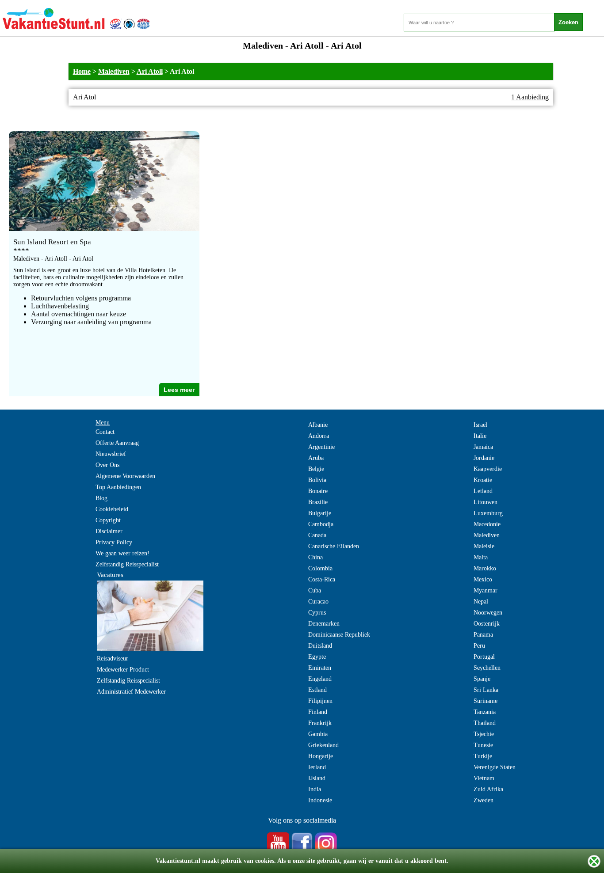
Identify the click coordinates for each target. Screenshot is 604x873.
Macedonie (487, 524)
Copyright (108, 520)
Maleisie (484, 546)
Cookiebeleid (112, 509)
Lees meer (179, 389)
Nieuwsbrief (111, 454)
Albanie (318, 424)
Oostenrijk (487, 623)
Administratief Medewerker (131, 691)
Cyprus (317, 612)
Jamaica (483, 447)
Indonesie (320, 800)
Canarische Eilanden (333, 546)
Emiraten (319, 667)
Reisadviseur (112, 658)
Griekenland (323, 745)
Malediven (114, 71)
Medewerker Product (123, 669)
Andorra (318, 436)
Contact (105, 432)
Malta (481, 557)
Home (82, 71)
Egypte (317, 656)
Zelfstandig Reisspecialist (127, 564)
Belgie (316, 469)
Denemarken (324, 623)
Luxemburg (488, 513)
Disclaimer (109, 531)
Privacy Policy (114, 542)
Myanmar (485, 590)
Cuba (314, 590)
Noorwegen (488, 612)
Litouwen (485, 502)
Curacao (318, 601)
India (314, 789)
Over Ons (107, 465)
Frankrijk (320, 723)
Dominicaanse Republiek (339, 634)
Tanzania (485, 712)
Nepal (481, 601)
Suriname (485, 701)
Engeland (320, 679)
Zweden (483, 800)
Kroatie (483, 480)
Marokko (485, 568)
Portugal (484, 656)
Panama (483, 634)
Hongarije (320, 756)
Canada (317, 535)
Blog (101, 498)
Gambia (318, 734)
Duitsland (320, 645)
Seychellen (487, 667)
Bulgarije (319, 513)
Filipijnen (320, 701)
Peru (479, 645)
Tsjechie (484, 734)
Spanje (482, 679)
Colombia (320, 568)
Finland (317, 712)
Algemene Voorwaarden (125, 476)
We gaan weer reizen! (122, 553)
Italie (480, 436)
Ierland (317, 767)
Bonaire (318, 491)
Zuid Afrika (488, 789)
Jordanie (484, 458)
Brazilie (318, 502)
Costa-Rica (321, 579)
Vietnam (484, 778)
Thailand (485, 723)
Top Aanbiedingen (118, 487)
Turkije (483, 756)
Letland (483, 491)
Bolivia (317, 480)
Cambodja (320, 524)
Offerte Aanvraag (117, 443)
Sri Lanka (486, 690)
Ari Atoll (150, 71)
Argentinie (321, 447)
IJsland (316, 778)
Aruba (316, 458)
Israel (480, 424)
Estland (317, 690)
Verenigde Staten (495, 767)
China (315, 557)
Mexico (483, 579)
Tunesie (483, 745)
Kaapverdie (488, 469)
